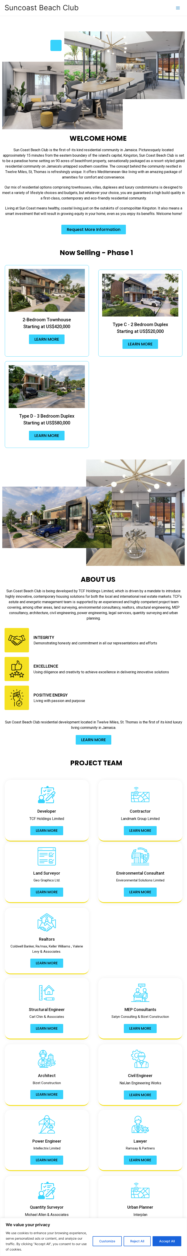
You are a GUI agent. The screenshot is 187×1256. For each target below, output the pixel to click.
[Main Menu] (178, 8)
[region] (93, 1237)
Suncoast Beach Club (42, 7)
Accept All (167, 1241)
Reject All (137, 1241)
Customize (107, 1241)
